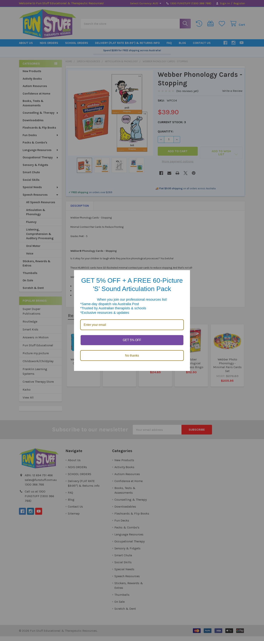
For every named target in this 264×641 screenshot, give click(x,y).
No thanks (132, 355)
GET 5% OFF (132, 340)
